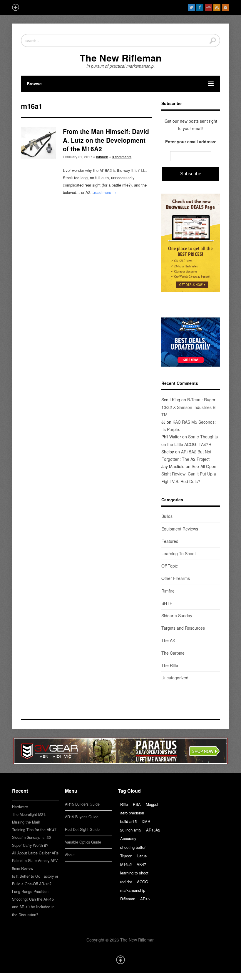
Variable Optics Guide (83, 842)
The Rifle (169, 665)
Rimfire (168, 591)
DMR (146, 821)
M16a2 (126, 864)
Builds (167, 516)
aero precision (132, 813)
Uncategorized (174, 678)
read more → (105, 192)
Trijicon (126, 856)
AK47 (141, 864)
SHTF (166, 603)
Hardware (20, 806)
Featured (169, 541)
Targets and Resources (183, 628)
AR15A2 (153, 830)
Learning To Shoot (178, 553)
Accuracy (128, 838)
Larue (142, 856)
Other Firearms (175, 578)
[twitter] (191, 7)
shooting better (132, 847)
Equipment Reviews (179, 529)
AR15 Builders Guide (82, 804)
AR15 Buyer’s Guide (81, 816)
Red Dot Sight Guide (82, 829)
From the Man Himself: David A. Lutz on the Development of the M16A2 (106, 140)
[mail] (225, 7)
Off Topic (169, 566)
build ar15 (128, 821)
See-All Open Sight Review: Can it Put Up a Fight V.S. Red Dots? (188, 473)
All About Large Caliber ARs (35, 853)
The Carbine (173, 653)
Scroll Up (120, 959)
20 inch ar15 (130, 830)
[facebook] (199, 7)
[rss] (216, 7)
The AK (168, 640)
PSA (137, 804)
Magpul (152, 804)
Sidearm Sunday (176, 615)
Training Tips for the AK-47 (34, 829)
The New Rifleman (121, 57)
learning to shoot (134, 873)
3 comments (121, 156)
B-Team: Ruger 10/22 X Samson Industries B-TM (189, 407)
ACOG (142, 881)
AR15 (145, 899)
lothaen (102, 156)
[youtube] (208, 7)
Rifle (124, 804)
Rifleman (127, 899)
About (70, 854)
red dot (126, 881)
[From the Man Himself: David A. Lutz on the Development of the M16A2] (38, 143)
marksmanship (132, 890)
